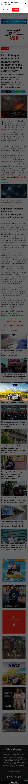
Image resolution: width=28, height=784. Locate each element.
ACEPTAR (15, 10)
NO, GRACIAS (6, 10)
